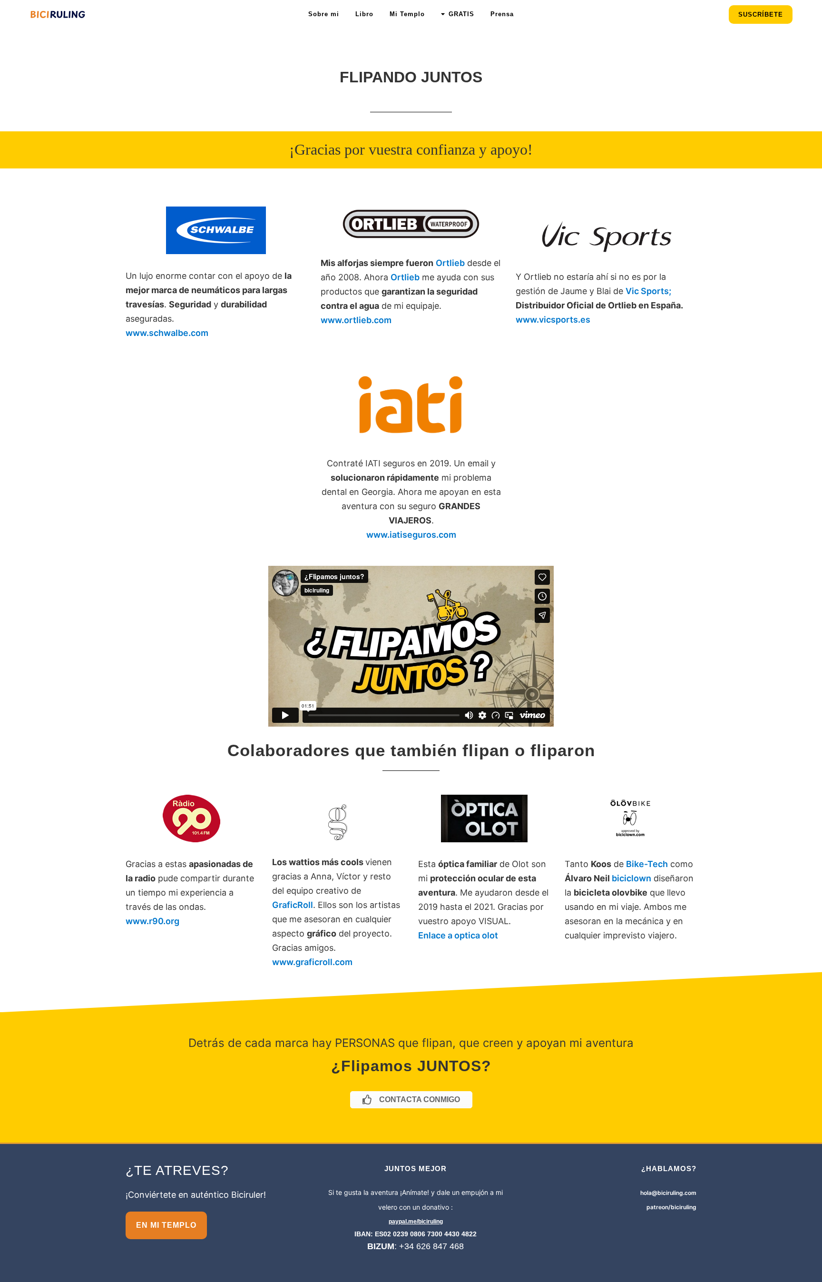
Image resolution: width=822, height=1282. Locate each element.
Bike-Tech (647, 864)
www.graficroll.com (312, 962)
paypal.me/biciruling (416, 1221)
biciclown (631, 878)
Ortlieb (450, 263)
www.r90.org (152, 921)
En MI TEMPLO (166, 1225)
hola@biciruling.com (668, 1192)
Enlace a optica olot (458, 935)
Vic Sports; (648, 291)
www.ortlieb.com (356, 320)
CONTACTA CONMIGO (419, 1099)
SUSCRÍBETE (760, 14)
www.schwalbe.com (167, 333)
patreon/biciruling (671, 1207)
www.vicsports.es (553, 320)
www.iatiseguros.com (411, 535)
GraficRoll (292, 905)
